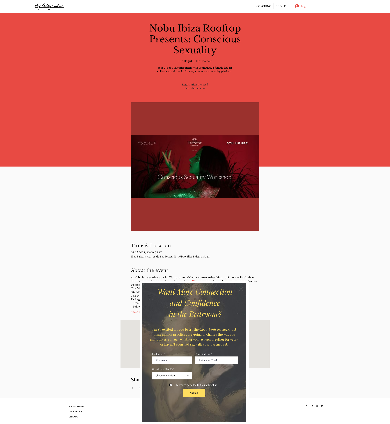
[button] (241, 288)
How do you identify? (163, 369)
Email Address (202, 354)
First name (157, 354)
